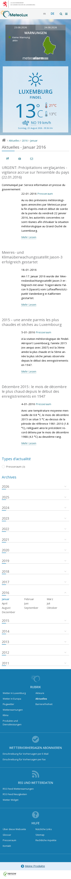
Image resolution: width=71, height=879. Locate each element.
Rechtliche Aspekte (46, 840)
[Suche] (61, 14)
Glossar (7, 834)
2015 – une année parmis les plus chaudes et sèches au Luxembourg (32, 322)
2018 (5, 571)
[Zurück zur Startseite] (14, 16)
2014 (5, 631)
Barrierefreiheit (44, 704)
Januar (34, 140)
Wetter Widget (10, 799)
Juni (26, 603)
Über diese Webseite (14, 829)
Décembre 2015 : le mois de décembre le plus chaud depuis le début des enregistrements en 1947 (34, 391)
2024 (5, 507)
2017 (5, 582)
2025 (5, 497)
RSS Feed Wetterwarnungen (18, 788)
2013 (5, 642)
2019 (5, 561)
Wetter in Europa (12, 698)
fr (44, 13)
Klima (5, 715)
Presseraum (45, 193)
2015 (5, 620)
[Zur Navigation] (66, 14)
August (6, 608)
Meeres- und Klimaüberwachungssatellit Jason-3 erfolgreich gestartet (32, 257)
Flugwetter (8, 704)
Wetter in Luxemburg (14, 693)
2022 (5, 529)
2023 (5, 518)
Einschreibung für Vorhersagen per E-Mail (25, 753)
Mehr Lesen (28, 237)
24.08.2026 (50, 27)
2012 (5, 652)
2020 (5, 550)
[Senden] (32, 158)
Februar (29, 599)
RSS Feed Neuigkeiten (15, 794)
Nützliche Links (44, 829)
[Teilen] (8, 158)
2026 (5, 486)
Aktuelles (14, 140)
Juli (48, 603)
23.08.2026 (20, 27)
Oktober (52, 608)
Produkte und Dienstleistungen (12, 722)
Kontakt (7, 845)
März (50, 599)
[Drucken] (20, 158)
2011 (5, 663)
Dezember (8, 612)
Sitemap (40, 834)
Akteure (40, 693)
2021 (5, 539)
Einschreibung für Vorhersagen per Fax (24, 759)
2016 (25, 140)
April (4, 603)
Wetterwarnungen (13, 709)
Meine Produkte (35, 866)
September (31, 608)
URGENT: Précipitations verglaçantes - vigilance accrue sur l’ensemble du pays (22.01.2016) (35, 172)
